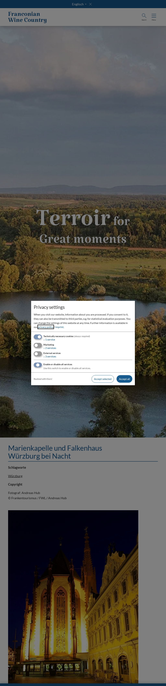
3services (49, 356)
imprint (59, 326)
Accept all (124, 378)
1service (49, 339)
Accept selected (103, 378)
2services (49, 347)
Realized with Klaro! (43, 379)
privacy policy (45, 326)
